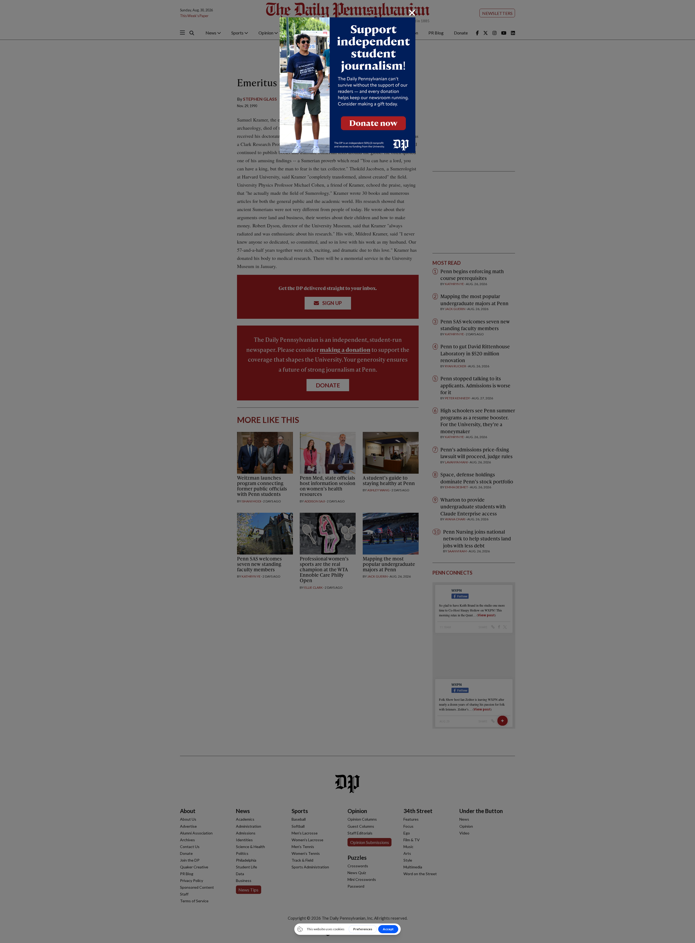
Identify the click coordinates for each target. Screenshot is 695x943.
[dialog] (347, 471)
